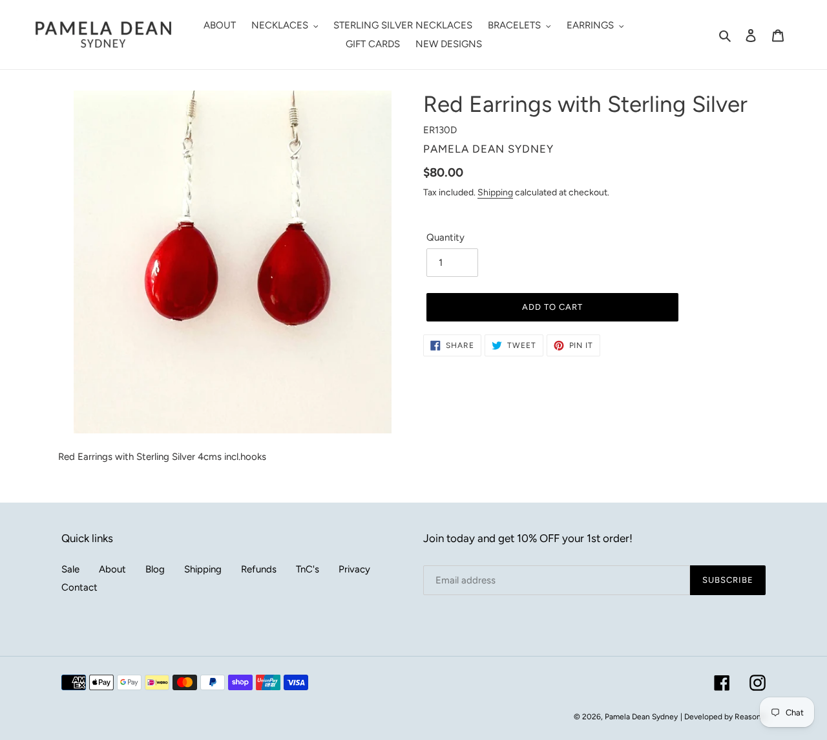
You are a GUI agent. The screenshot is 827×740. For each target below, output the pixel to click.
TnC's (307, 569)
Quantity (445, 237)
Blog (155, 569)
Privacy (354, 569)
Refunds (259, 569)
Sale (70, 569)
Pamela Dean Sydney (641, 716)
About (112, 569)
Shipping (495, 192)
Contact (79, 587)
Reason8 (750, 716)
